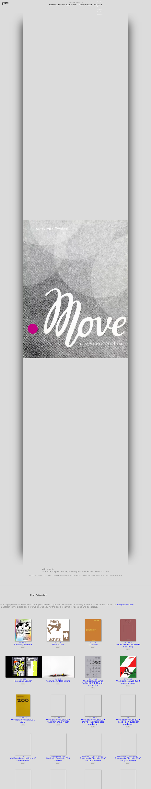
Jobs (98, 4)
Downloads (100, 12)
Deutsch (99, 14)
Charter (99, 9)
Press (99, 7)
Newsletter (101, 2)
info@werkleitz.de (125, 604)
